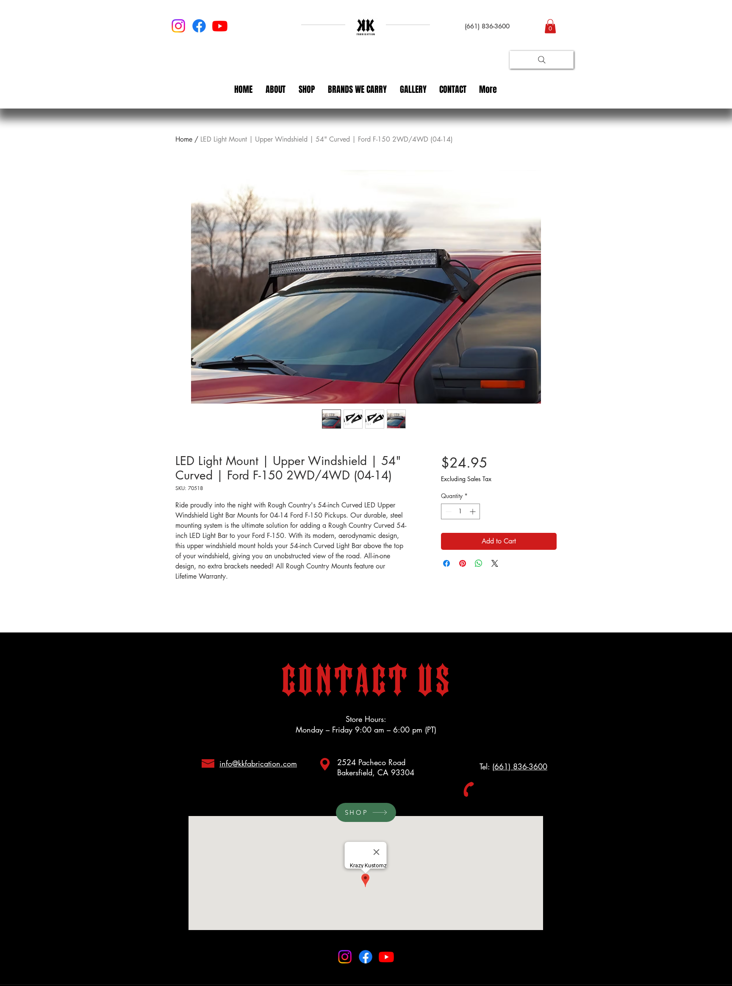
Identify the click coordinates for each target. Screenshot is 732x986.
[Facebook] (199, 26)
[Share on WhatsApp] (479, 563)
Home (183, 139)
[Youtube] (220, 26)
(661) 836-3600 (519, 766)
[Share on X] (495, 563)
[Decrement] (447, 511)
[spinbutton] (460, 511)
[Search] (542, 60)
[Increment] (473, 511)
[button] (550, 26)
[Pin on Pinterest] (463, 563)
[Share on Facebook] (446, 563)
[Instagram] (178, 26)
